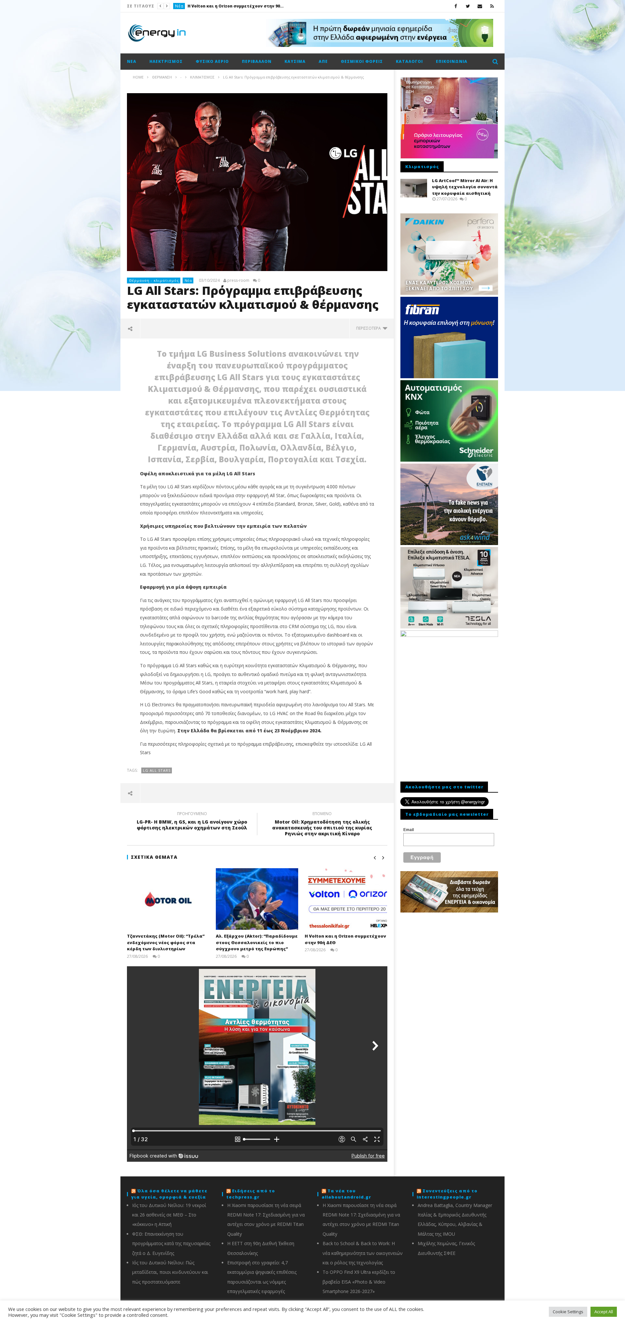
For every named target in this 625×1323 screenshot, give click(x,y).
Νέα (179, 6)
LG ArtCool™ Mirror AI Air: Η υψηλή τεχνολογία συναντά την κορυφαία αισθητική (465, 187)
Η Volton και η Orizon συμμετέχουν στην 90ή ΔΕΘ (236, 6)
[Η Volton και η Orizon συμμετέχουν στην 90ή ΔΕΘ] (346, 899)
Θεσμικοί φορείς (362, 61)
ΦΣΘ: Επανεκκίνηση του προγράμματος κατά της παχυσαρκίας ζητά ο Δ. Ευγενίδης (171, 1243)
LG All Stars (157, 770)
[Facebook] (456, 6)
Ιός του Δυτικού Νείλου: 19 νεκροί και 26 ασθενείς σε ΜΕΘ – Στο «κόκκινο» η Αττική (169, 1215)
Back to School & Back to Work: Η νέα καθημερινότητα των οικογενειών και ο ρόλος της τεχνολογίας (363, 1253)
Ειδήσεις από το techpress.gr (250, 1194)
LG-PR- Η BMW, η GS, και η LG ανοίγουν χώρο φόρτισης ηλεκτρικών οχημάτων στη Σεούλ (192, 821)
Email (408, 829)
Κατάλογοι (409, 61)
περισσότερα (369, 328)
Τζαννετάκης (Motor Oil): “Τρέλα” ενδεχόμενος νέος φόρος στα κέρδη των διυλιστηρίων (165, 942)
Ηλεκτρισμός (166, 61)
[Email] (480, 6)
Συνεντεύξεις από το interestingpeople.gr (447, 1194)
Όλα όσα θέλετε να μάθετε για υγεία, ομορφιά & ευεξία (169, 1194)
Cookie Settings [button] (568, 1312)
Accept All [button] (603, 1312)
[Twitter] (468, 6)
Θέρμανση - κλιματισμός (154, 280)
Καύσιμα (295, 61)
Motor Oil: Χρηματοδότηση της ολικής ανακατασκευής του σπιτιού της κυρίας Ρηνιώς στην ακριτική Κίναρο (322, 825)
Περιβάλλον (256, 61)
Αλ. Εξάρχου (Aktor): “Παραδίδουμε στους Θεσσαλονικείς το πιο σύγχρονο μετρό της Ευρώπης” (257, 942)
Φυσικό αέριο (212, 61)
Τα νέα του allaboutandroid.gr (346, 1194)
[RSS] (492, 6)
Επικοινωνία (451, 61)
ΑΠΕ (323, 61)
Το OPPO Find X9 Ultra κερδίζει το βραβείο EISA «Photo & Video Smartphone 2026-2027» (359, 1281)
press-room (238, 280)
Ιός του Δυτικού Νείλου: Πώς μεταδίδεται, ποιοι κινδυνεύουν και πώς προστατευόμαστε (170, 1272)
